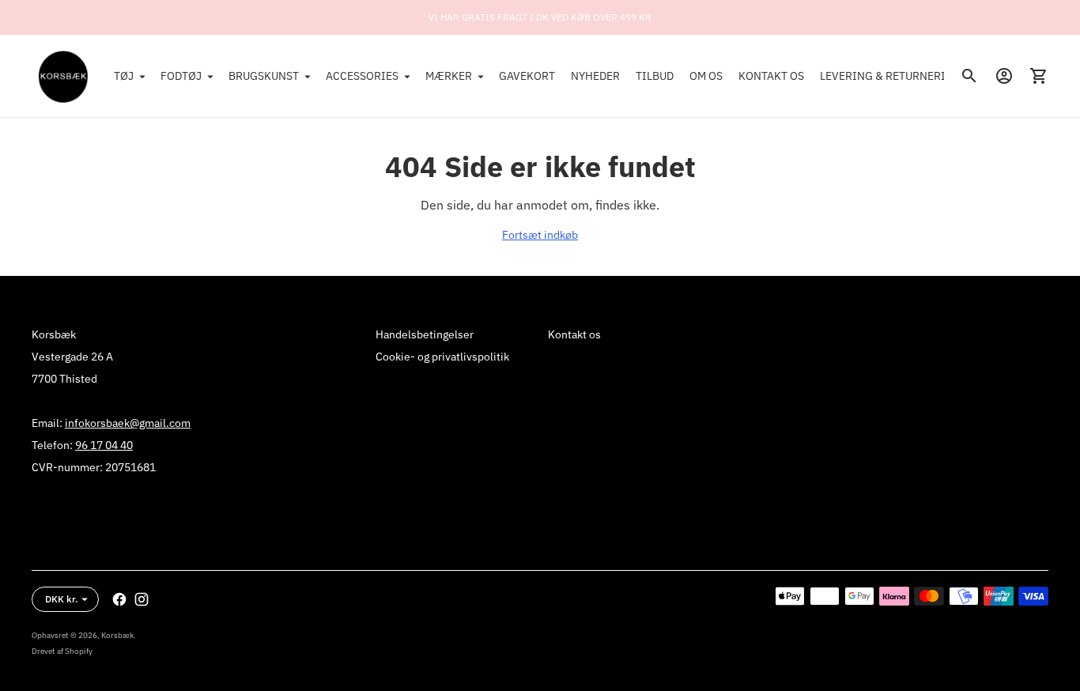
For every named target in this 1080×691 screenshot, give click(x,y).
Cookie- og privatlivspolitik (442, 356)
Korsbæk (117, 635)
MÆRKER (448, 76)
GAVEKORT (527, 76)
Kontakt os (574, 334)
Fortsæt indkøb (540, 235)
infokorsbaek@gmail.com (128, 423)
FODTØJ (181, 76)
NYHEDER (595, 76)
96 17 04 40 (104, 445)
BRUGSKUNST (263, 76)
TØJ (124, 76)
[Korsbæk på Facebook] (119, 599)
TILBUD (655, 76)
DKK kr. (61, 599)
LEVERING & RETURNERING (890, 76)
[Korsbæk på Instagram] (141, 599)
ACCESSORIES (362, 76)
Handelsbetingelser (425, 334)
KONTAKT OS (771, 76)
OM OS (706, 76)
